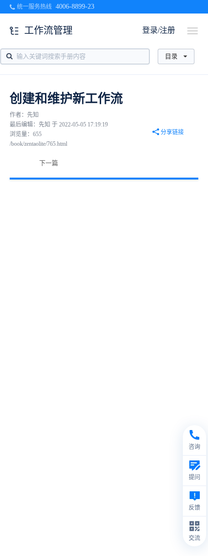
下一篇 (48, 163)
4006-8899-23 (75, 6)
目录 (171, 56)
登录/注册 (158, 30)
